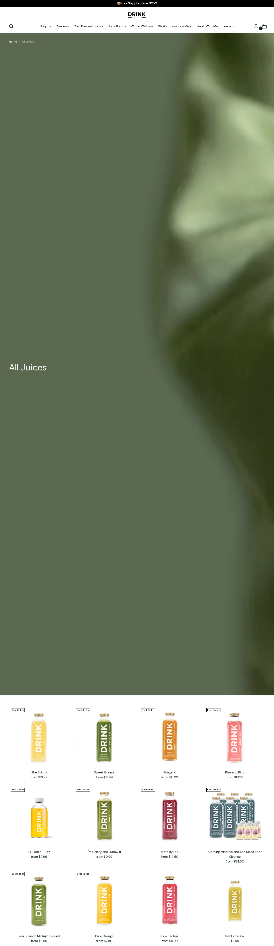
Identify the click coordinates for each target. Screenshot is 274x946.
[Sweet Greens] (104, 737)
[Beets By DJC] (170, 816)
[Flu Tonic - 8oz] (39, 816)
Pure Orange (104, 936)
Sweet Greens (104, 772)
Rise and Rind (235, 772)
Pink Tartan (169, 936)
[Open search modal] (11, 26)
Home (13, 41)
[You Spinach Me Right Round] (39, 900)
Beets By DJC (170, 852)
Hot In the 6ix (235, 936)
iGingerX (169, 772)
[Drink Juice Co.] (137, 14)
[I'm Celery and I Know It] (104, 816)
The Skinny (39, 772)
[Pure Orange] (104, 900)
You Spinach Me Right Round (39, 936)
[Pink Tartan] (170, 900)
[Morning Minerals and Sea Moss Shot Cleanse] (235, 816)
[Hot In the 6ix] (235, 900)
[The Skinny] (39, 737)
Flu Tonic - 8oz (39, 852)
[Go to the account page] (254, 26)
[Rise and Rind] (235, 737)
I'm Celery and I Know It (104, 852)
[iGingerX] (170, 737)
